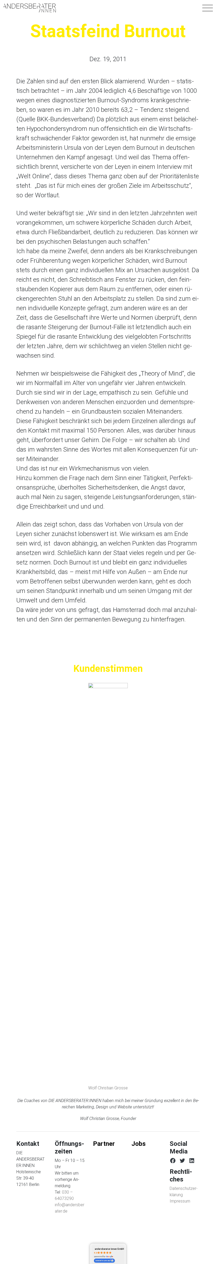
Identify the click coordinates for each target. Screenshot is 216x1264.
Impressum (180, 1201)
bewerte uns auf (103, 1260)
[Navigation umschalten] (207, 7)
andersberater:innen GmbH (109, 1249)
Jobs (138, 1143)
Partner (104, 1143)
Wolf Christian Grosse (108, 1087)
